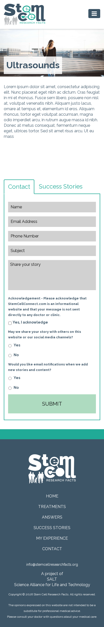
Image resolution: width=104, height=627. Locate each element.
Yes (17, 345)
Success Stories (61, 186)
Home (52, 496)
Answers (52, 517)
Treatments (52, 506)
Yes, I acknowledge (30, 322)
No (16, 355)
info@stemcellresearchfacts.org (52, 564)
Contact (19, 186)
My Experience (52, 538)
